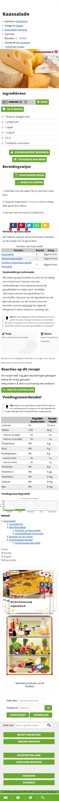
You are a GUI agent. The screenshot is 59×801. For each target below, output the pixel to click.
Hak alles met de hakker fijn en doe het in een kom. (28, 192)
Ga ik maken (14, 109)
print (44, 102)
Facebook (29, 775)
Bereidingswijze (17, 527)
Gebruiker (12, 700)
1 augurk (10, 132)
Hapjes (19, 25)
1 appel (9, 127)
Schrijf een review (14, 46)
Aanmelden (41, 715)
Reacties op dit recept (21, 536)
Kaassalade (8, 254)
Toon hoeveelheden (31, 175)
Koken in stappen (31, 182)
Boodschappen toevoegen (31, 152)
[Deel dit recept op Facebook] (13, 225)
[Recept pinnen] (50, 590)
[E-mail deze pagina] (45, 225)
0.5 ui (8, 137)
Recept (7, 553)
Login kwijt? (18, 715)
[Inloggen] (48, 708)
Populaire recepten (29, 762)
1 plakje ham (12, 122)
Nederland (21, 21)
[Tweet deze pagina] (29, 225)
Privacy (44, 792)
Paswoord (12, 707)
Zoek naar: (8, 725)
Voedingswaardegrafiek (27, 543)
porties (10, 34)
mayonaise (26, 201)
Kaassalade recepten (16, 29)
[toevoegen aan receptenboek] (50, 581)
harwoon (25, 42)
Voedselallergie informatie (29, 533)
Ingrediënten (16, 524)
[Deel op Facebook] (50, 585)
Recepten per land (29, 755)
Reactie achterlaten (20, 389)
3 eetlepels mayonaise (17, 143)
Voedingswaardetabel (21, 539)
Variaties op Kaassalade (28, 530)
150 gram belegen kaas (17, 116)
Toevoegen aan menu (31, 159)
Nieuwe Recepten (29, 741)
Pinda (8, 333)
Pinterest (29, 782)
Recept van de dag (29, 734)
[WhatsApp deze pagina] (37, 225)
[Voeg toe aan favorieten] (50, 576)
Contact (37, 792)
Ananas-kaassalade (12, 258)
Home (4, 549)
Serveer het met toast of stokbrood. (24, 212)
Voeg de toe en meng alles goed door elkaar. (28, 203)
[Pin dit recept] (21, 225)
